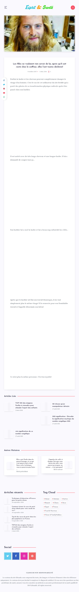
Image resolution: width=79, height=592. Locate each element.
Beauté (47, 503)
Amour (47, 499)
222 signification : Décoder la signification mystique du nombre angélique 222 (63, 419)
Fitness (55, 507)
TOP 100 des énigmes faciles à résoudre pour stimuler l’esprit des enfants (26, 405)
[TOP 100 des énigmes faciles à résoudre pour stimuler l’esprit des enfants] (7, 527)
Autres (65, 499)
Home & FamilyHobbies (53, 515)
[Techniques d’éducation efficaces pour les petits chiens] (7, 501)
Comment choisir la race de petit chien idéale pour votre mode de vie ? (23, 508)
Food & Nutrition (51, 511)
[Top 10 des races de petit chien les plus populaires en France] (7, 519)
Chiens (56, 503)
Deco (64, 503)
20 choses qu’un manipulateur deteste (60, 405)
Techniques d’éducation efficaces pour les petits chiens (24, 499)
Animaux (56, 499)
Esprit (47, 507)
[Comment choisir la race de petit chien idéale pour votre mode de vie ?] (7, 509)
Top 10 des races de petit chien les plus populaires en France (24, 517)
